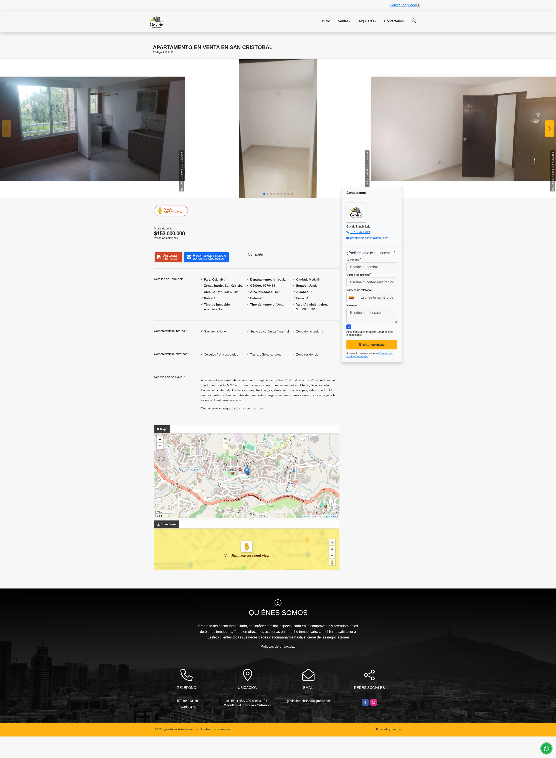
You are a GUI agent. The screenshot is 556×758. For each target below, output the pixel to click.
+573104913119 (360, 232)
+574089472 (186, 707)
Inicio (326, 21)
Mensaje (352, 305)
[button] (264, 194)
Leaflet (306, 516)
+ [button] (160, 439)
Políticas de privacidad (278, 646)
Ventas (343, 21)
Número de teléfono (359, 290)
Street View (173, 211)
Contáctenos (394, 21)
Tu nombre (353, 259)
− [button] (160, 446)
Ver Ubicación (235, 555)
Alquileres (366, 21)
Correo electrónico (358, 274)
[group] (92, 128)
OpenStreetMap (330, 516)
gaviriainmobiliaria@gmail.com (369, 237)
